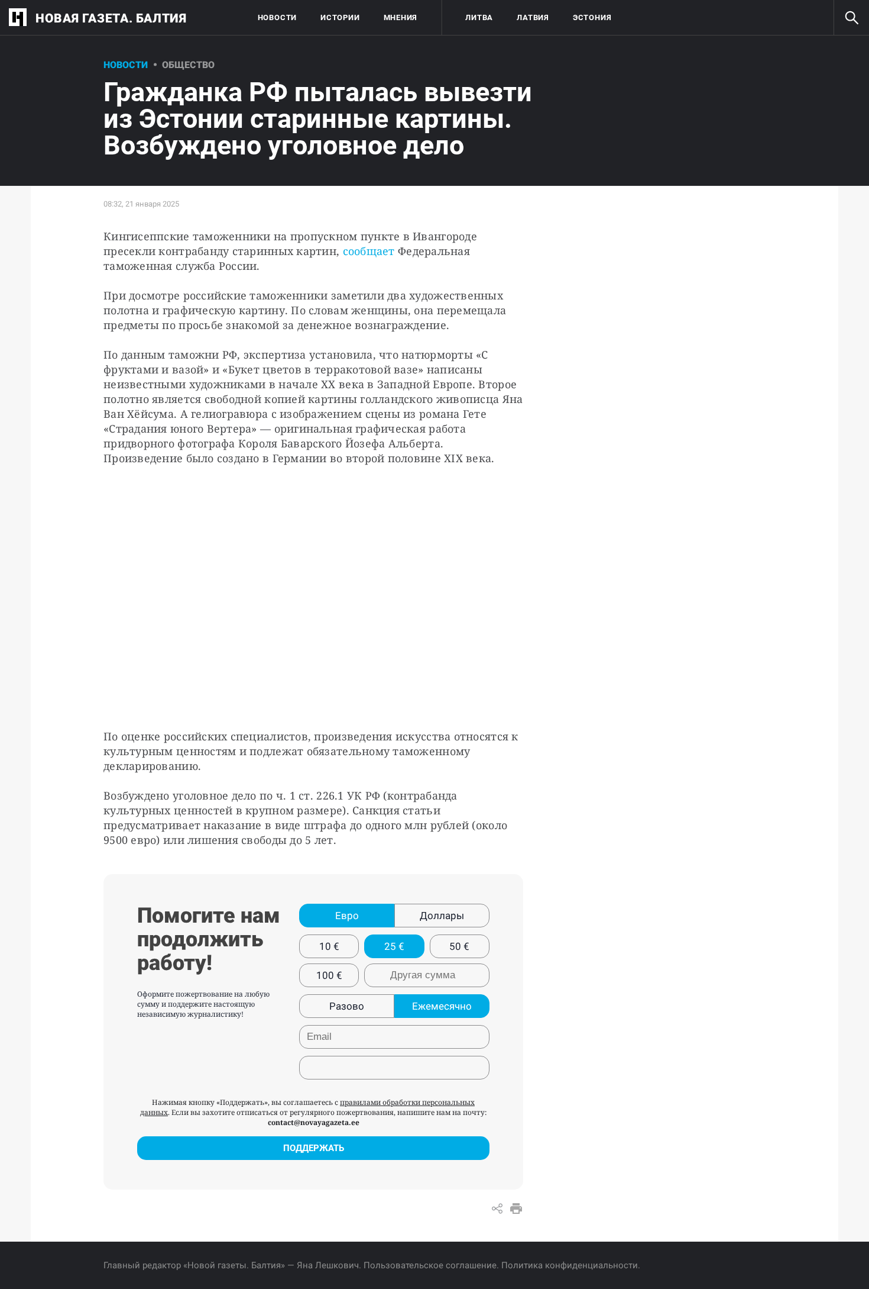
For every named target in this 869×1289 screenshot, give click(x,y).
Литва (479, 17)
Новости (277, 17)
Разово (346, 1006)
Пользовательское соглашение (430, 1265)
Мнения (401, 17)
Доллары (442, 915)
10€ (329, 946)
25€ (394, 946)
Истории (339, 17)
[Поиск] (851, 18)
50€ (459, 946)
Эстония (592, 17)
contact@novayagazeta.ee (313, 1122)
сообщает (369, 251)
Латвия (533, 17)
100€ (329, 975)
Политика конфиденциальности (569, 1265)
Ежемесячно (442, 1006)
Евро (347, 915)
